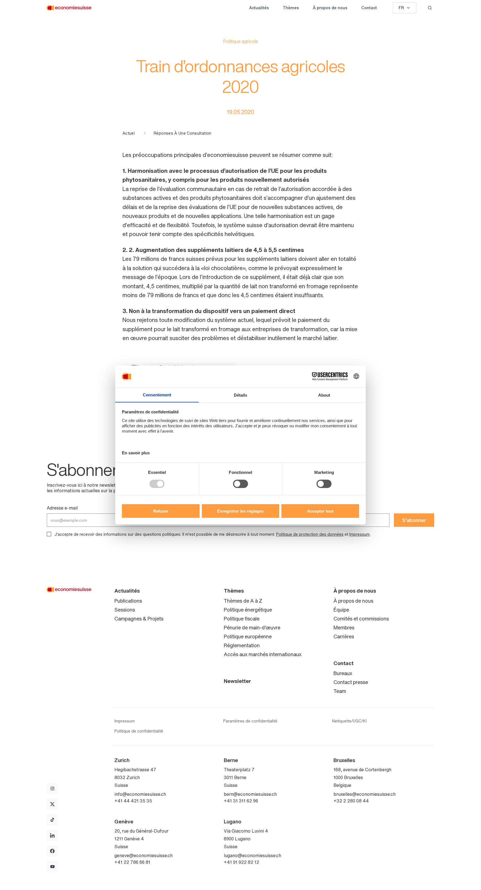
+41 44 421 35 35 (133, 800)
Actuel (128, 133)
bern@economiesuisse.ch (250, 794)
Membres (343, 627)
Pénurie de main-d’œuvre (252, 627)
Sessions (124, 609)
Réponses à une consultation (182, 133)
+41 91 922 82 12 (241, 862)
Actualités (259, 8)
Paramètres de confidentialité (250, 721)
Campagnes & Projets (138, 618)
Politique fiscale (241, 618)
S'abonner (414, 520)
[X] (52, 804)
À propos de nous (330, 8)
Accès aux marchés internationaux (262, 654)
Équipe (341, 609)
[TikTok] (52, 819)
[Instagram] (52, 788)
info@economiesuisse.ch (140, 794)
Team (339, 691)
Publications (128, 600)
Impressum (359, 534)
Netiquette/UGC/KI (349, 721)
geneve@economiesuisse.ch (143, 855)
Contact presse (350, 682)
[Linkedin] (52, 835)
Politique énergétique (248, 609)
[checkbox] (49, 534)
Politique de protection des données (309, 534)
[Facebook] (52, 851)
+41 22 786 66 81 (132, 862)
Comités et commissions (361, 618)
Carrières (343, 636)
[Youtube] (52, 866)
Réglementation (242, 645)
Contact (369, 8)
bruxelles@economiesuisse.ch (364, 794)
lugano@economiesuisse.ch (252, 855)
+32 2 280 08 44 (351, 800)
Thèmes (291, 8)
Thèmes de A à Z (243, 600)
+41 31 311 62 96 (241, 800)
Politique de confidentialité (138, 731)
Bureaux (342, 673)
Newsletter (237, 681)
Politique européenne (248, 636)
